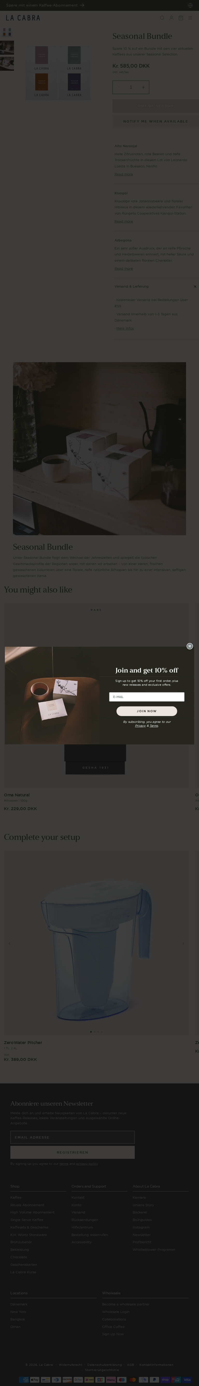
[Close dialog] (189, 646)
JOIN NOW (147, 711)
